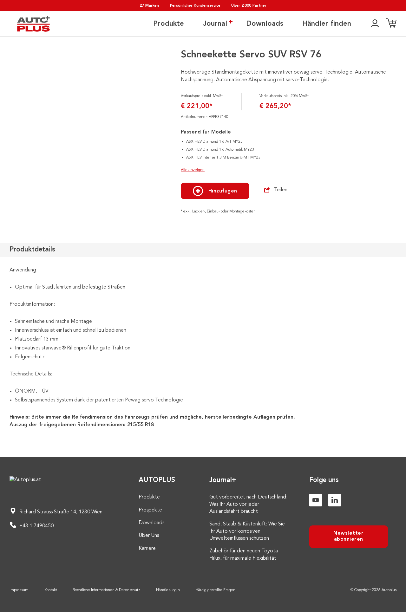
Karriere (147, 548)
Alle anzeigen (193, 170)
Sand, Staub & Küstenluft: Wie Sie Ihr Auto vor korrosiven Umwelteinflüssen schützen (247, 531)
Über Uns (149, 535)
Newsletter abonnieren (348, 536)
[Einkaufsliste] (391, 24)
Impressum (19, 590)
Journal (215, 23)
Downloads (264, 23)
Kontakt (50, 590)
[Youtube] (315, 500)
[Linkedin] (334, 500)
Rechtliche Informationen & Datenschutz (106, 590)
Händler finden (326, 23)
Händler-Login (168, 590)
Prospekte (150, 510)
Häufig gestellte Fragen (215, 590)
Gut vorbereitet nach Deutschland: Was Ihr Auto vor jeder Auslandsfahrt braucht (248, 504)
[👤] (375, 24)
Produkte (168, 23)
